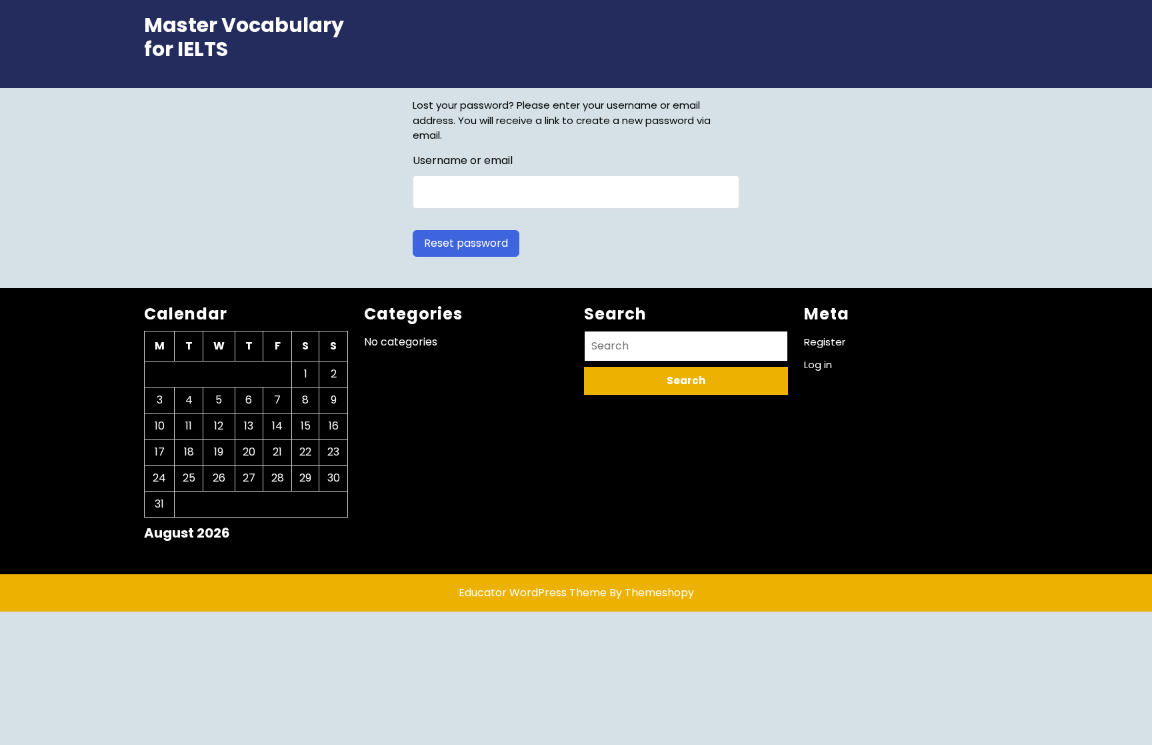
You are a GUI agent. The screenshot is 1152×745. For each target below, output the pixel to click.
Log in (818, 364)
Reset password (466, 243)
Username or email (463, 160)
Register (824, 342)
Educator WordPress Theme (533, 592)
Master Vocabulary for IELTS (244, 37)
